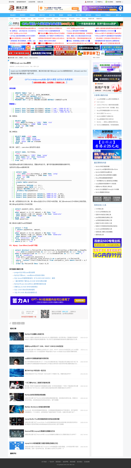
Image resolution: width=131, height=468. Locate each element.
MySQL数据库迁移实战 (102, 192)
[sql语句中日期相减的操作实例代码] (16, 361)
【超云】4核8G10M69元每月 (47, 41)
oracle (29, 18)
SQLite (56, 18)
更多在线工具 (100, 234)
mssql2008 (41, 18)
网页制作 (22, 15)
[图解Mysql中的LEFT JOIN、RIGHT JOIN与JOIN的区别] (16, 348)
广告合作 (51, 461)
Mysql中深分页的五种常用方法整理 (106, 175)
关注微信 (110, 2)
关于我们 (44, 461)
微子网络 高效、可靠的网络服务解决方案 (79, 38)
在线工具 (40, 2)
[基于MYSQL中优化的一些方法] (16, 373)
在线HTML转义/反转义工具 (104, 223)
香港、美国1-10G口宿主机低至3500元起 (79, 36)
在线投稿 (86, 461)
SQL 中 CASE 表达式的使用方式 (25, 292)
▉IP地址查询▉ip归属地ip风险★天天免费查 (51, 33)
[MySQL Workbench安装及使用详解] (16, 409)
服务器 (70, 15)
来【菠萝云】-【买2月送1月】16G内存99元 (23, 31)
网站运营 (98, 15)
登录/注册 (90, 2)
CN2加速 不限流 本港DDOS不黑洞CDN (50, 28)
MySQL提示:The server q (104, 113)
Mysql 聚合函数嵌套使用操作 (104, 178)
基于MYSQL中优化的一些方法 (35, 370)
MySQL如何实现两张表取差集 (35, 395)
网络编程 (32, 15)
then (23, 323)
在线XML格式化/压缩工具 (103, 214)
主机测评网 (31, 2)
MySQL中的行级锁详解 (102, 166)
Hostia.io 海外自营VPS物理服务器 (77, 31)
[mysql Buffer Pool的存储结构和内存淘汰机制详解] (16, 421)
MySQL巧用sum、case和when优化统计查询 (29, 275)
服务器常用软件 (21, 2)
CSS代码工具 (99, 209)
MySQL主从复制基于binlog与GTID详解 (107, 189)
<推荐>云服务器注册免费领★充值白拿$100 (23, 28)
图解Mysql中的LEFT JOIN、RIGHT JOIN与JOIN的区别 (44, 346)
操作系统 (88, 15)
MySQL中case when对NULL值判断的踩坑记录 (30, 284)
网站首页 (13, 15)
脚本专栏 (42, 15)
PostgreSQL (63, 18)
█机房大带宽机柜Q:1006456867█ (105, 31)
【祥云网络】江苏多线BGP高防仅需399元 (108, 38)
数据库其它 (99, 18)
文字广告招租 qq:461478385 (75, 28)
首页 (16, 57)
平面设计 (108, 15)
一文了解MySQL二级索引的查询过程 (37, 382)
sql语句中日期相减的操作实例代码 (37, 358)
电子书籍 (78, 15)
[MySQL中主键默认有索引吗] (16, 336)
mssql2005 (49, 18)
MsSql (11, 18)
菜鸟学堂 (11, 2)
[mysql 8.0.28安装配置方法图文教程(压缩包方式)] (16, 445)
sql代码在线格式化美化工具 (104, 220)
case (19, 323)
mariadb (23, 18)
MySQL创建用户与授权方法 (105, 116)
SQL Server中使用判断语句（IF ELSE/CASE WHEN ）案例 (34, 278)
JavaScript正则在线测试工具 (104, 229)
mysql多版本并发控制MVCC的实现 (106, 183)
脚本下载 (52, 15)
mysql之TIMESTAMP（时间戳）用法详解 (109, 107)
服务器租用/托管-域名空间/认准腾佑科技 (107, 41)
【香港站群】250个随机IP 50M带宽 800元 (51, 36)
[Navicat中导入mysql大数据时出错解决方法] (16, 433)
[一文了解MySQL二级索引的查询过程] (16, 385)
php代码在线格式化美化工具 (104, 217)
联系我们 (58, 461)
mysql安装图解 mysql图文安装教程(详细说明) (110, 99)
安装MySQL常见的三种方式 (104, 186)
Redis (78, 18)
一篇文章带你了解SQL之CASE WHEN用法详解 (30, 281)
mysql (14, 323)
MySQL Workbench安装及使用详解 (37, 407)
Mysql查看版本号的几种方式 (105, 119)
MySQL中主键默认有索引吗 (34, 334)
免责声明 (65, 461)
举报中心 (100, 2)
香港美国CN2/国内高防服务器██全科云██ (23, 43)
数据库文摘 (91, 18)
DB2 (34, 18)
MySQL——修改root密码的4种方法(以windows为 (111, 122)
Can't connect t (101, 102)
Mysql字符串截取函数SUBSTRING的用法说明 (110, 110)
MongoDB (71, 18)
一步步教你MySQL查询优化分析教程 (106, 181)
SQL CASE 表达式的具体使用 (24, 289)
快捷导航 (119, 2)
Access (84, 18)
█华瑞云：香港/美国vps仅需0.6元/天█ (78, 41)
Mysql (17, 18)
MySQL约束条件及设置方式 (104, 172)
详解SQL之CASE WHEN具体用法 (25, 287)
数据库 (61, 15)
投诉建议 (79, 461)
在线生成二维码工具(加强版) (104, 232)
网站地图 (72, 461)
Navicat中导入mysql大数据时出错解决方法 (40, 431)
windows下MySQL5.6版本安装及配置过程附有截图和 (112, 105)
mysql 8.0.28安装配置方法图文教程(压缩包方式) (41, 443)
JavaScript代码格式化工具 (103, 211)
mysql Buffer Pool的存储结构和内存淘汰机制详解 (42, 419)
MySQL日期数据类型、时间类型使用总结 (109, 125)
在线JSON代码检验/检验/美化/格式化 (106, 226)
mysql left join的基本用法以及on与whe (107, 169)
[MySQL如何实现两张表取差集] (16, 397)
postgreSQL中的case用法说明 (24, 272)
